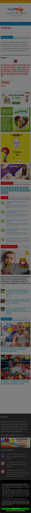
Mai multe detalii (7, 488)
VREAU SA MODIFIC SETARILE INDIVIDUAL (15, 510)
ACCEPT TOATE (15, 508)
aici (15, 493)
